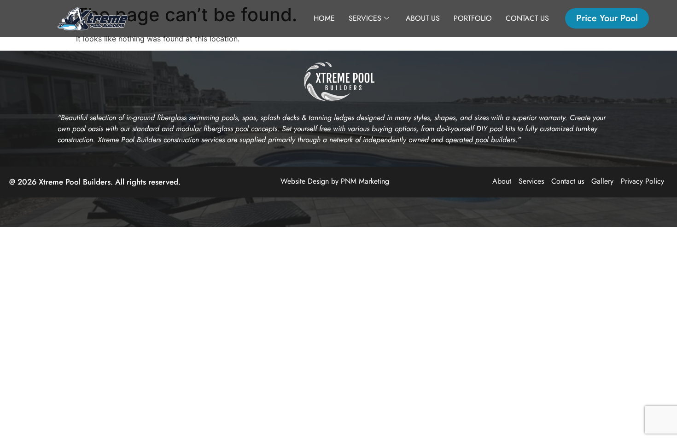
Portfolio (473, 18)
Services (365, 18)
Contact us (527, 18)
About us (423, 18)
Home (324, 18)
